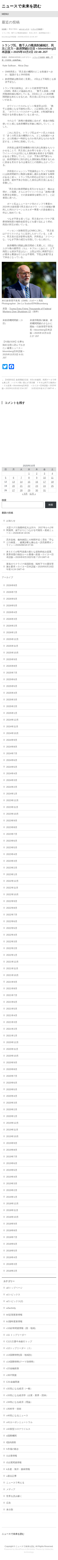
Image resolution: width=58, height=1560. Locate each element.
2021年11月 (12, 968)
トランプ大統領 (36, 29)
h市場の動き (12, 1449)
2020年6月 (11, 1082)
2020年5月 (11, 1089)
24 (44, 486)
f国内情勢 (11, 1442)
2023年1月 (11, 874)
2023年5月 (11, 847)
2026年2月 (11, 625)
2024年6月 (11, 760)
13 (13, 482)
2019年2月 (11, 1190)
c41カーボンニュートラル (19, 1422)
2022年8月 (11, 908)
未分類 (9, 1509)
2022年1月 (11, 955)
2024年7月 (11, 753)
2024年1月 (11, 793)
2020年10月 (12, 1055)
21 (21, 486)
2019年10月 (12, 1136)
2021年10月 (12, 975)
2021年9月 (11, 982)
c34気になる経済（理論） (19, 1402)
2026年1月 (11, 632)
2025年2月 (11, 706)
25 (52, 486)
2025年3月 (11, 699)
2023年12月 (12, 800)
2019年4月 (11, 1176)
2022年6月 (11, 921)
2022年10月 (12, 894)
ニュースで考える (15, 1482)
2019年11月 (12, 1129)
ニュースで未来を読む (21, 6)
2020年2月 (11, 1109)
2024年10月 (12, 733)
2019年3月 (11, 1183)
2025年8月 (11, 666)
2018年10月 (12, 1217)
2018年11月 (12, 1210)
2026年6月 (11, 598)
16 (36, 482)
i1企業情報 (11, 1455)
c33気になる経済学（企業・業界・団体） (27, 1395)
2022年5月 (11, 928)
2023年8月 (11, 827)
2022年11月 (12, 887)
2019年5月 (11, 1170)
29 (29, 490)
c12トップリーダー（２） (19, 1348)
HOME (4, 29)
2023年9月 (11, 820)
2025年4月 (11, 693)
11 (52, 477)
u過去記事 (11, 1476)
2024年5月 (11, 767)
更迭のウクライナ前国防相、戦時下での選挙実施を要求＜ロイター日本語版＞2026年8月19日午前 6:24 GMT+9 (30, 567)
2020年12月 (12, 1042)
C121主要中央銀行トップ (19, 1341)
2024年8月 (11, 746)
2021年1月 (11, 1035)
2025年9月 (11, 659)
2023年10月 (12, 814)
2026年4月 (11, 612)
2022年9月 (11, 901)
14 (21, 482)
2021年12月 (12, 961)
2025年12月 (12, 639)
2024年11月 (12, 726)
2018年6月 (11, 1244)
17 (44, 482)
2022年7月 (11, 914)
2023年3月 (11, 861)
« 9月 (25, 494)
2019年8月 (11, 1150)
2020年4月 (11, 1096)
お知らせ (10, 520)
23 (36, 486)
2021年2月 (11, 1029)
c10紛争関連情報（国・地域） (21, 1328)
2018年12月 (12, 1203)
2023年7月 (11, 834)
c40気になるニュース (17, 1415)
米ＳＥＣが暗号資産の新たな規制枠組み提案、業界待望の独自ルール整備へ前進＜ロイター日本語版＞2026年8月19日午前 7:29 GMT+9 (30, 554)
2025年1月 (11, 713)
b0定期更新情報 (14, 1314)
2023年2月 (11, 867)
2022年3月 (11, 941)
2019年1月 (11, 1197)
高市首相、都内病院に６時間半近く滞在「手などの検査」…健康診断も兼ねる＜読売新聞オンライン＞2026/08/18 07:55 (30, 542)
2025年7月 (11, 672)
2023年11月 (12, 807)
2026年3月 (11, 619)
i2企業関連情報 (14, 1462)
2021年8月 (11, 988)
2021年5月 (11, 1008)
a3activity (11, 1308)
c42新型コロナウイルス (18, 1429)
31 (44, 490)
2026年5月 (11, 605)
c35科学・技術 (13, 1408)
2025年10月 (12, 652)
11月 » (32, 494)
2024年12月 (12, 719)
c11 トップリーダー (16, 1335)
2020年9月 (11, 1062)
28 (21, 490)
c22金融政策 (12, 1368)
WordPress (20, 1549)
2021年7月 (11, 995)
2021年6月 (11, 1002)
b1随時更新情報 (14, 1321)
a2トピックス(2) (14, 1301)
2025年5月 (11, 686)
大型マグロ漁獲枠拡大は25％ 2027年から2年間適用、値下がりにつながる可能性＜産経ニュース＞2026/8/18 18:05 (30, 530)
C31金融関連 (12, 1382)
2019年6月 (11, 1163)
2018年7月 (11, 1237)
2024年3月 (11, 780)
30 (36, 490)
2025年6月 (11, 679)
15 (29, 482)
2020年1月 (11, 1116)
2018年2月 (11, 1271)
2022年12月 (12, 881)
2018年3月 (11, 1264)
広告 (8, 1503)
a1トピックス (24, 29)
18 (52, 482)
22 (29, 486)
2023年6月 (11, 840)
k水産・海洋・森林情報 (18, 1469)
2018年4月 (11, 1257)
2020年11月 (12, 1049)
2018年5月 (11, 1250)
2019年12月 (12, 1123)
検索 (50, 504)
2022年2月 (11, 948)
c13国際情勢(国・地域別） (19, 1355)
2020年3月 (11, 1102)
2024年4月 (11, 773)
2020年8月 (11, 1069)
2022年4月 (11, 935)
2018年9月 (11, 1223)
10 (44, 477)
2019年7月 (11, 1156)
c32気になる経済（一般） (19, 1388)
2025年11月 (12, 646)
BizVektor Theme (34, 1549)
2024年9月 (11, 740)
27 (13, 490)
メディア (10, 1489)
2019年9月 (11, 1143)
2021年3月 (11, 1022)
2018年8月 (11, 1230)
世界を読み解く (14, 1496)
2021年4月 (11, 1015)
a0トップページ (14, 1287)
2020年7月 (11, 1076)
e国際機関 (11, 1435)
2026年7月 (11, 592)
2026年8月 (11, 585)
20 (13, 486)
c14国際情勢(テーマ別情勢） (21, 1361)
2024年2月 (11, 787)
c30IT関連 (11, 1375)
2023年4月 (11, 854)
